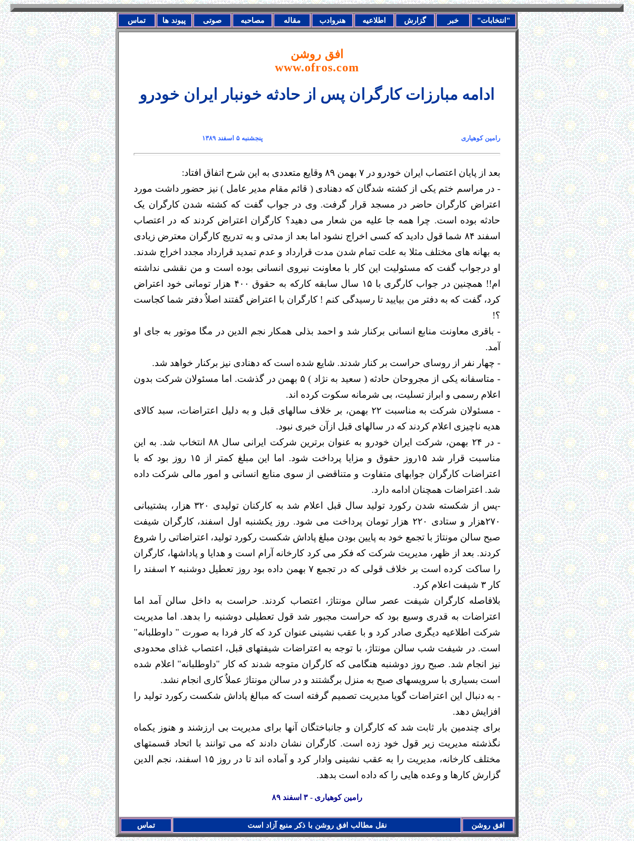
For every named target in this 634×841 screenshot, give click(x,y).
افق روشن (317, 61)
